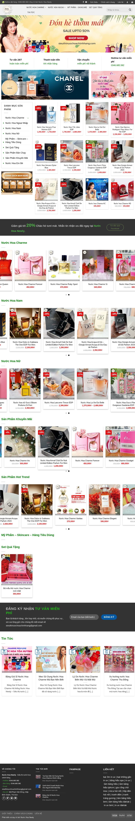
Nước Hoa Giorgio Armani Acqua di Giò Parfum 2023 (122, 167)
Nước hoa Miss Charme (38, 460)
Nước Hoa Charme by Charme (66, 284)
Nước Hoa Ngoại (56, 7)
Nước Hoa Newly (45, 2)
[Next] (129, 266)
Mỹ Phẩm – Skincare (77, 7)
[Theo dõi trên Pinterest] (11, 798)
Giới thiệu (94, 2)
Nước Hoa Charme (35, 7)
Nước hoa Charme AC (97, 204)
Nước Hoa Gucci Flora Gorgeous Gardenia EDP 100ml (97, 167)
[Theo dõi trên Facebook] (83, 2)
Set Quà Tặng (95, 7)
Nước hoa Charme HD (122, 204)
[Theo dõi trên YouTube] (86, 2)
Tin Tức (31, 12)
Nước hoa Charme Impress (33, 284)
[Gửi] (130, 9)
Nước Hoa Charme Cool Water (105, 460)
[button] (127, 2)
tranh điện (116, 794)
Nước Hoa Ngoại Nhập (16, 123)
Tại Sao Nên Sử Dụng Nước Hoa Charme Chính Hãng (44, 679)
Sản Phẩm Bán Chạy (15, 153)
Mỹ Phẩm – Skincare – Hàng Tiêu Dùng (16, 141)
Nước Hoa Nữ (12, 133)
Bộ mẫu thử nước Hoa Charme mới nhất (16, 589)
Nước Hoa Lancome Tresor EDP (71, 166)
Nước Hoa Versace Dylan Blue (46, 166)
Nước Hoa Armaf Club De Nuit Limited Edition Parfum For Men (71, 205)
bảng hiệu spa (117, 780)
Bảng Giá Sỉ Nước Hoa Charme (113, 678)
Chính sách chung (108, 2)
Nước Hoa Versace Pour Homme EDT (46, 128)
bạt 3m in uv (109, 777)
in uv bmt (108, 805)
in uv (127, 780)
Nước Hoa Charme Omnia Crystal (100, 285)
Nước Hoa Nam (13, 128)
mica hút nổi (115, 791)
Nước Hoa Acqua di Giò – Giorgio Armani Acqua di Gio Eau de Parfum (46, 205)
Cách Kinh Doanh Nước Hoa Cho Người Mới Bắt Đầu (79, 679)
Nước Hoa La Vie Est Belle (97, 128)
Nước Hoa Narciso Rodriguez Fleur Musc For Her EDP (122, 129)
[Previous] (6, 266)
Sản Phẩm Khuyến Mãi (16, 158)
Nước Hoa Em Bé (14, 163)
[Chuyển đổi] (28, 118)
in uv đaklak (121, 805)
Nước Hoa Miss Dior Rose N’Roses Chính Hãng (32, 403)
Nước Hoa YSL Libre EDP (72, 128)
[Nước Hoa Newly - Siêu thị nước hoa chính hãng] (12, 9)
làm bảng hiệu (111, 784)
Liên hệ (120, 2)
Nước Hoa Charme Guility (75, 518)
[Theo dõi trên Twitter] (8, 798)
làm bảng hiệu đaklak (119, 801)
